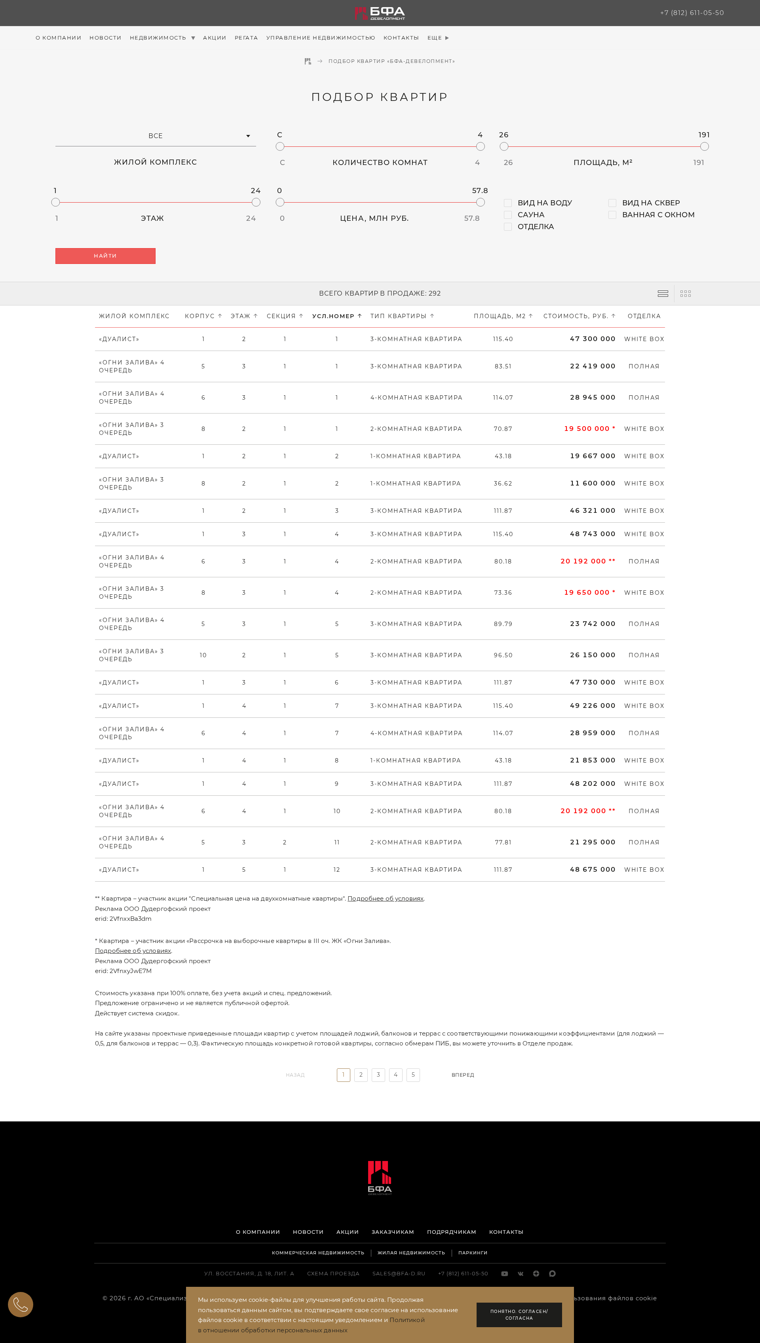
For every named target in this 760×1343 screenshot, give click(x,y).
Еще (435, 37)
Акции (215, 37)
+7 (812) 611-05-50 (692, 13)
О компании (59, 37)
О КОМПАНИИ (258, 1232)
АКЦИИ (347, 1232)
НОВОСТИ (308, 1232)
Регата (246, 37)
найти (105, 255)
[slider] (280, 146)
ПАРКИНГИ (473, 1253)
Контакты (402, 37)
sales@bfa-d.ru (399, 1273)
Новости (105, 37)
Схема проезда (333, 1273)
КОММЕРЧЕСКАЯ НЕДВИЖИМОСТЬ (318, 1253)
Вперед (463, 1075)
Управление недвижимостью (321, 37)
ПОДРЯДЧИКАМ (452, 1232)
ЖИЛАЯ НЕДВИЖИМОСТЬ (411, 1253)
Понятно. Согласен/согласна (519, 1315)
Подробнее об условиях (386, 898)
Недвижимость (159, 37)
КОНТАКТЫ (506, 1232)
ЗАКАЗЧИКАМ (393, 1232)
